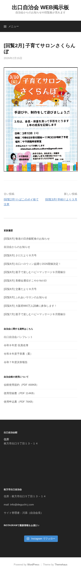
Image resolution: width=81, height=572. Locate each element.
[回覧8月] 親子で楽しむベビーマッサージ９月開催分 (35, 272)
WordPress (33, 564)
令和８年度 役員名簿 (16, 345)
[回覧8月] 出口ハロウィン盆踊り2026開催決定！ (32, 263)
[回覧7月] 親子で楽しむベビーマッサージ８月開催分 (35, 314)
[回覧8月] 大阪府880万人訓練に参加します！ (30, 305)
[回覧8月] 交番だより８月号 (20, 289)
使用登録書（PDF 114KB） (20, 393)
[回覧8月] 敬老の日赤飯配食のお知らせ (27, 238)
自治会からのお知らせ (17, 246)
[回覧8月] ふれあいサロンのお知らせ (25, 297)
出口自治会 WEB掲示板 (40, 7)
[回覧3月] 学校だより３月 (61, 199)
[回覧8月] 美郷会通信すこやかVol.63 (25, 280)
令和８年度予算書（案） (18, 353)
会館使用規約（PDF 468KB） (21, 384)
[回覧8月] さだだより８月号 (20, 255)
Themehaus (61, 564)
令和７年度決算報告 (16, 362)
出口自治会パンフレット (18, 336)
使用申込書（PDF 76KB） (19, 401)
